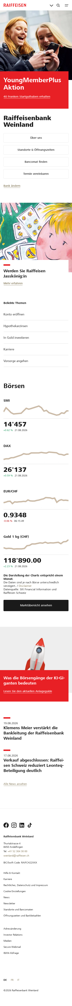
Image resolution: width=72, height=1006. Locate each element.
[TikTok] (29, 825)
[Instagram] (14, 825)
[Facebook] (6, 825)
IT (18, 980)
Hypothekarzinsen (15, 326)
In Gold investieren (16, 337)
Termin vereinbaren (36, 173)
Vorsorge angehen (15, 361)
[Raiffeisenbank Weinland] (15, 5)
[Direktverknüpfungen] (51, 5)
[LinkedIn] (21, 825)
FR (12, 980)
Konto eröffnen (13, 314)
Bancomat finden (36, 161)
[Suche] (58, 5)
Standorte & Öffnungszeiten (36, 149)
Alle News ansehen (15, 784)
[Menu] (66, 5)
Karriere (8, 349)
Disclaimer (25, 585)
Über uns (36, 137)
